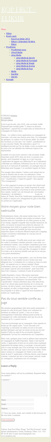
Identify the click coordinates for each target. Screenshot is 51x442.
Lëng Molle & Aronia (25, 66)
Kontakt (9, 79)
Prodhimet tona (18, 49)
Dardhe (14, 74)
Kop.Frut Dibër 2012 (20, 39)
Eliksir (14, 44)
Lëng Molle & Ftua (24, 68)
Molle (13, 71)
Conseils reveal (29, 194)
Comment (5, 380)
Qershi (14, 76)
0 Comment (5, 118)
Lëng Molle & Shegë (25, 63)
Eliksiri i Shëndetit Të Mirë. (23, 41)
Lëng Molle (16, 55)
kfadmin (14, 116)
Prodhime (10, 47)
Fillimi (9, 33)
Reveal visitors (7, 120)
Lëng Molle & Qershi (25, 57)
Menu (3, 29)
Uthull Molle (16, 52)
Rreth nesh (11, 36)
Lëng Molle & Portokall (26, 60)
